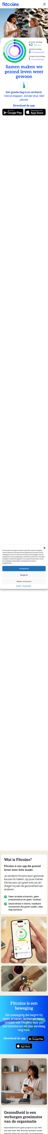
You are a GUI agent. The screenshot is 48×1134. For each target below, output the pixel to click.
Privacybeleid (26, 586)
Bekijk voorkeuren (24, 581)
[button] (44, 548)
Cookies (18, 586)
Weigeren (24, 575)
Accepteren (24, 568)
